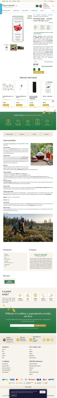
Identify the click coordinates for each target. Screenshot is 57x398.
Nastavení (14, 395)
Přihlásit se (33, 205)
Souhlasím (42, 392)
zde (32, 392)
